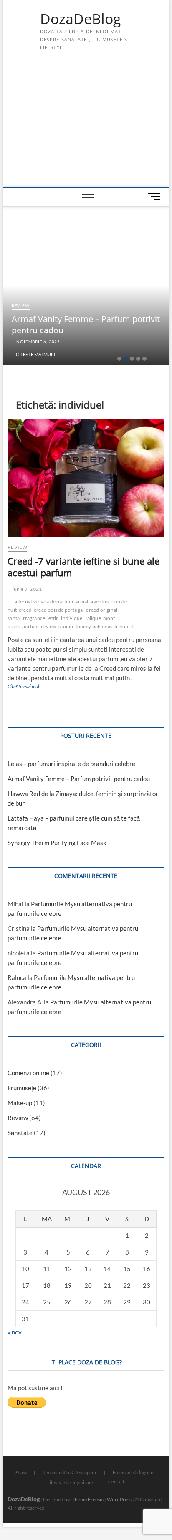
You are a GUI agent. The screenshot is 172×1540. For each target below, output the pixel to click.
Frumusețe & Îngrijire (134, 1472)
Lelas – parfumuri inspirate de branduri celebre (71, 763)
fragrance (34, 618)
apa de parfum (57, 601)
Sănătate (20, 1132)
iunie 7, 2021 (26, 589)
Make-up (20, 1102)
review (48, 626)
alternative (27, 601)
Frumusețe (22, 1087)
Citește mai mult (36, 354)
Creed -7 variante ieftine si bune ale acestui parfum (83, 567)
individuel (72, 618)
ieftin (53, 618)
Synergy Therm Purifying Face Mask (57, 842)
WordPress (119, 1499)
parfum (30, 626)
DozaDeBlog (80, 19)
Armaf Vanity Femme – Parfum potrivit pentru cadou (79, 778)
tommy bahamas (94, 626)
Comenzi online (28, 1072)
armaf (82, 601)
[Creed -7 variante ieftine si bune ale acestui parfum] (86, 478)
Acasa (21, 1472)
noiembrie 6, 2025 (37, 341)
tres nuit (123, 626)
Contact (116, 1481)
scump (65, 626)
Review (21, 305)
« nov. (15, 1332)
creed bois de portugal (59, 610)
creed (25, 610)
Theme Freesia (88, 1499)
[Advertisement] (86, 124)
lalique (93, 618)
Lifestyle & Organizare (70, 1482)
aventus (99, 601)
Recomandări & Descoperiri (70, 1472)
